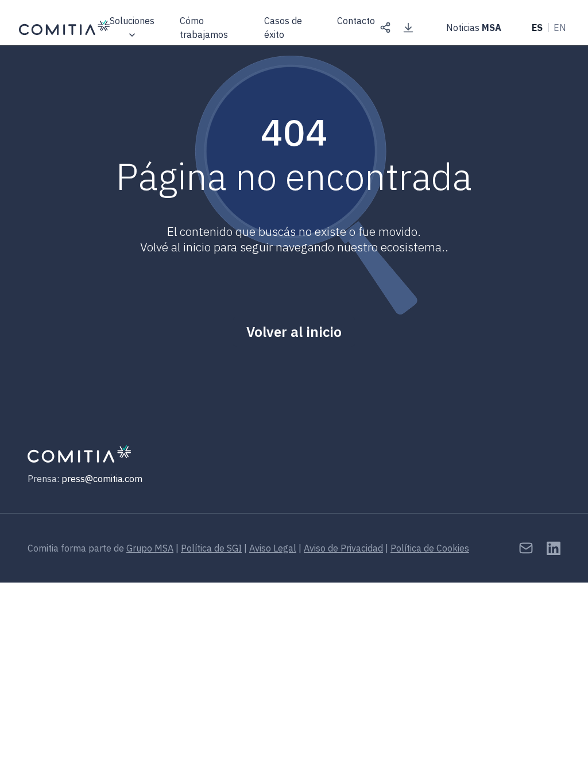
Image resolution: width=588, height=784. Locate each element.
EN (560, 27)
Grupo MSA (149, 548)
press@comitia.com (101, 478)
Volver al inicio (294, 332)
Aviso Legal (272, 548)
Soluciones (132, 20)
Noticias (473, 27)
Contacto (356, 20)
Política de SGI (211, 548)
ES (537, 27)
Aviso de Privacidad (343, 548)
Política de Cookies (429, 548)
